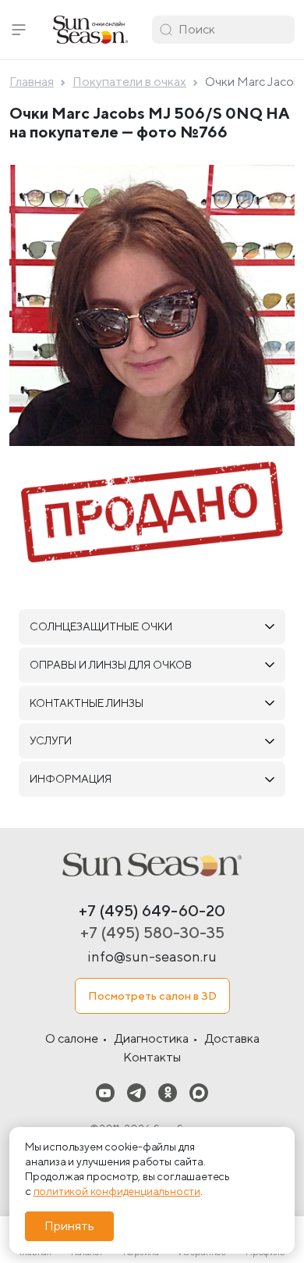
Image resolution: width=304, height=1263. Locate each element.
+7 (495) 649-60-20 (152, 910)
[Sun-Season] (152, 864)
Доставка (232, 1038)
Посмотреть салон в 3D (152, 995)
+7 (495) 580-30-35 (152, 932)
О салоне (71, 1038)
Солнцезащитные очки (101, 626)
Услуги (51, 740)
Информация (70, 778)
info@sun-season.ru (152, 956)
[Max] (198, 1092)
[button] (18, 29)
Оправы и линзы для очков (111, 664)
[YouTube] (105, 1092)
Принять (69, 1225)
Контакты (152, 1057)
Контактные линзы (86, 703)
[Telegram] (136, 1092)
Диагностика (152, 1038)
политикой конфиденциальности (117, 1191)
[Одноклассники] (167, 1092)
